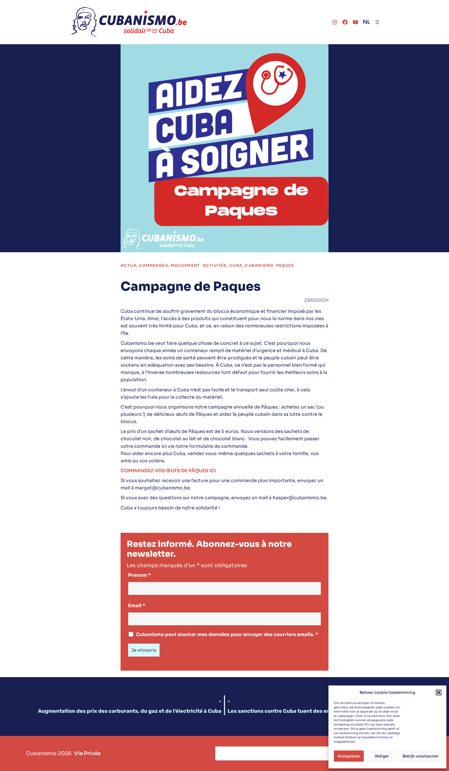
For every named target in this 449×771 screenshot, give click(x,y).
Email (136, 605)
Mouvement (185, 265)
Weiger (382, 756)
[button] (438, 692)
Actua (128, 265)
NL (366, 22)
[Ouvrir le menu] (377, 22)
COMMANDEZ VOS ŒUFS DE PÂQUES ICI (168, 471)
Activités (215, 265)
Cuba (235, 265)
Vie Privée (87, 753)
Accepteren (349, 756)
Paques (285, 265)
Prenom (139, 575)
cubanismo (259, 265)
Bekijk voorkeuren (420, 756)
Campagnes (153, 265)
